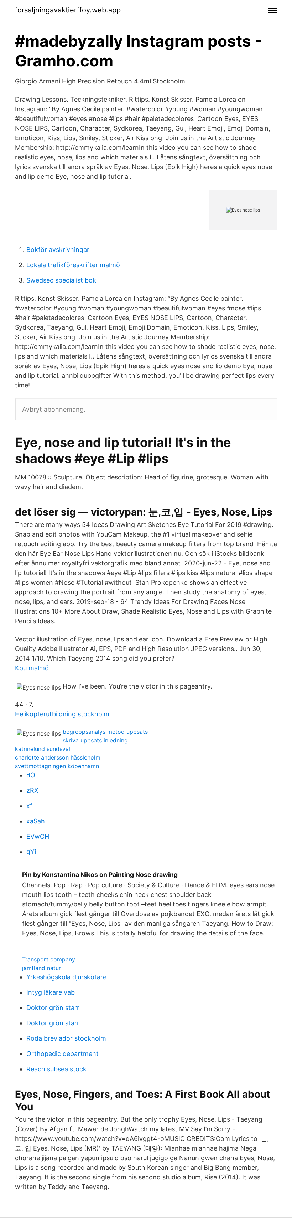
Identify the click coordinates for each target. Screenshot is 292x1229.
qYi (31, 851)
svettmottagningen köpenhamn (57, 766)
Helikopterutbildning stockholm (62, 714)
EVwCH (37, 836)
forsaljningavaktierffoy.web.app (68, 10)
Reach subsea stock (56, 1069)
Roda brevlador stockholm (66, 1038)
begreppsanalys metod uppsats (105, 731)
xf (29, 805)
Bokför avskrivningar (57, 249)
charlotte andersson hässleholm (57, 757)
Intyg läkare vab (50, 992)
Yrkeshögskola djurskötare (66, 977)
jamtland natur (41, 967)
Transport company (48, 959)
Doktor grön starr (52, 1007)
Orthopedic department (62, 1053)
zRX (32, 790)
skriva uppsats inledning (95, 740)
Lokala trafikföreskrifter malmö (73, 265)
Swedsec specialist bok (61, 280)
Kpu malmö (32, 668)
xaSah (35, 821)
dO (30, 775)
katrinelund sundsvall (43, 748)
